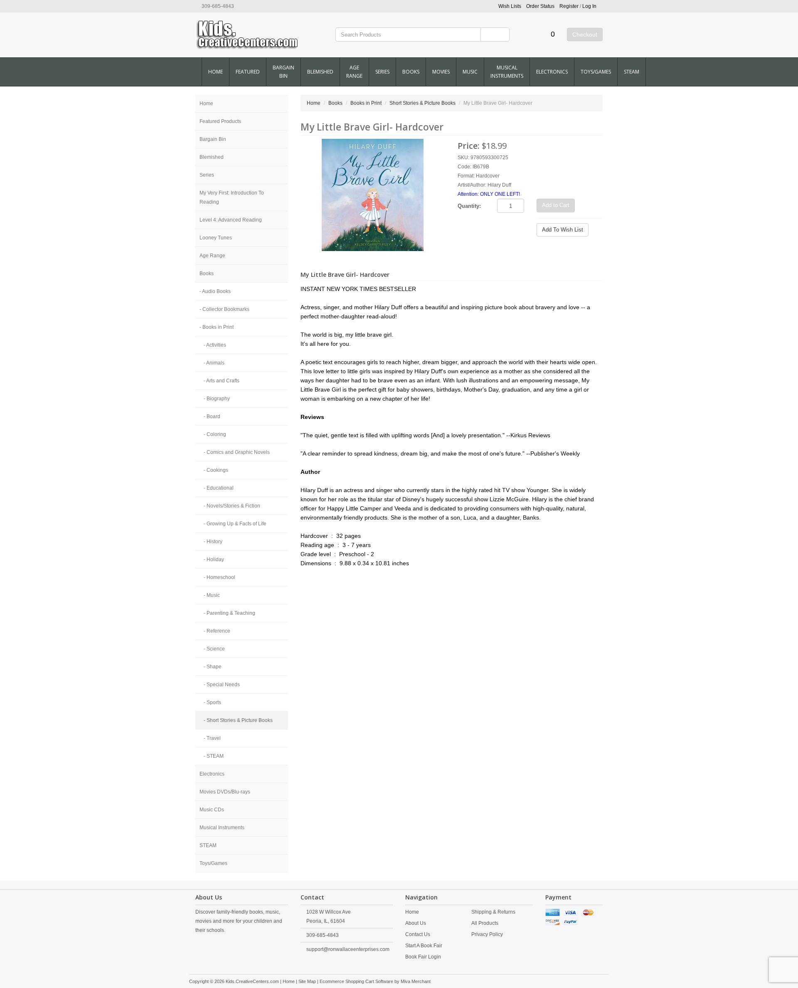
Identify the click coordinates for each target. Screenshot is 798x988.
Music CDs (212, 810)
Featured (248, 71)
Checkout (584, 34)
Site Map (307, 981)
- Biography (217, 399)
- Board (212, 416)
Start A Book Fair (423, 946)
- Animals (214, 363)
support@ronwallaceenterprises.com (347, 949)
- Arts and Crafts (221, 381)
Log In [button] (589, 6)
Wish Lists (509, 6)
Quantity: (469, 206)
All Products (484, 923)
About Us (415, 923)
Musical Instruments (506, 71)
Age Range (354, 71)
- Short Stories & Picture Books (238, 720)
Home (215, 71)
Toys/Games (596, 71)
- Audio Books (215, 291)
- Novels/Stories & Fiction (232, 506)
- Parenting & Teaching (229, 613)
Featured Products (220, 121)
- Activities (215, 345)
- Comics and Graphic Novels (237, 452)
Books (410, 71)
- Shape (213, 667)
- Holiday (214, 559)
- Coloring (215, 434)
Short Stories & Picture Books (422, 103)
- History (213, 542)
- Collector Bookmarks (224, 309)
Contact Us (417, 934)
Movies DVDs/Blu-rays (225, 792)
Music (470, 71)
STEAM (631, 71)
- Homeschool (219, 577)
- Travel (212, 738)
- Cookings (216, 470)
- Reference (217, 631)
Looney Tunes (216, 238)
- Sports (212, 702)
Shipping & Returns (493, 912)
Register (569, 6)
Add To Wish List (562, 230)
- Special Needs (222, 684)
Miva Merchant (416, 981)
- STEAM (214, 756)
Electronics (552, 71)
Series (382, 71)
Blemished (320, 71)
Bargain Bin (283, 71)
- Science (214, 649)
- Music (212, 595)
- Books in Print (217, 327)
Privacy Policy (487, 934)
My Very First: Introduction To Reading (232, 197)
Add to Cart (555, 205)
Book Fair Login (423, 957)
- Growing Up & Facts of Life (235, 524)
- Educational (219, 488)
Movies (441, 71)
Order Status (540, 6)
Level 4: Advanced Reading (231, 220)
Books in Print (366, 103)
